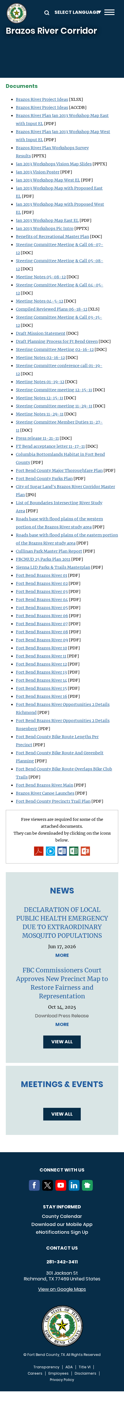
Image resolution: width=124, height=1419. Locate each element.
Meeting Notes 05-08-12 (41, 276)
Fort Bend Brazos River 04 (42, 599)
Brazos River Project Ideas (42, 99)
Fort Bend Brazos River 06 (42, 615)
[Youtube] (62, 1189)
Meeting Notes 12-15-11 (39, 397)
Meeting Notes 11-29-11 (39, 414)
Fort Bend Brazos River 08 (42, 631)
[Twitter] (48, 1189)
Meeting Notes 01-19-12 (40, 381)
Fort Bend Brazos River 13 (41, 672)
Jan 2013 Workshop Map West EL (48, 180)
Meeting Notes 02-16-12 (40, 357)
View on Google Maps (62, 1289)
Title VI (85, 1367)
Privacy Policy (62, 1380)
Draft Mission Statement (40, 333)
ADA (69, 1367)
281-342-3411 (62, 1262)
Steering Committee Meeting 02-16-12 (55, 349)
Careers (35, 1373)
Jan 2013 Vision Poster (37, 172)
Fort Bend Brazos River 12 (41, 664)
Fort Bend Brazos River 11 (41, 656)
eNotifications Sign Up (62, 1232)
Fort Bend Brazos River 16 (41, 696)
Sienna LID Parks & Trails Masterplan (53, 567)
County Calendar (62, 1216)
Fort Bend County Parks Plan (44, 478)
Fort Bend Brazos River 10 (41, 648)
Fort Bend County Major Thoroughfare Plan (59, 470)
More (62, 955)
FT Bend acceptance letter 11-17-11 (50, 446)
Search (46, 12)
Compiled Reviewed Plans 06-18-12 (51, 309)
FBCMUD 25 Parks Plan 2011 (43, 559)
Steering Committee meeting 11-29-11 (54, 406)
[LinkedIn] (75, 1189)
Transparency (46, 1367)
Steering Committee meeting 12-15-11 (54, 389)
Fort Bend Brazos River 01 (41, 575)
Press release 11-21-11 (37, 438)
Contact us (62, 1248)
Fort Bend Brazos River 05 (42, 607)
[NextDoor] (88, 1189)
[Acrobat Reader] (39, 851)
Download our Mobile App (62, 1224)
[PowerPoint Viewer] (85, 851)
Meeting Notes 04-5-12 (39, 301)
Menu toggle (109, 13)
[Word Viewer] (62, 851)
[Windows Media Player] (50, 851)
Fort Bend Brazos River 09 (42, 640)
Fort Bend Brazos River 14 (41, 680)
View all (62, 1041)
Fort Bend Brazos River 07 (42, 623)
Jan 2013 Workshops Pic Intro (45, 228)
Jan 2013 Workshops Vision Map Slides (54, 164)
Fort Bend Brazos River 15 (41, 688)
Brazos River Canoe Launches (45, 793)
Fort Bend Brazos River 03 (42, 591)
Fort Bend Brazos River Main (44, 785)
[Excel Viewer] (73, 851)
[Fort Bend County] (16, 13)
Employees (58, 1373)
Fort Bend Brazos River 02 (42, 583)
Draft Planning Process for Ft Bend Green (57, 341)
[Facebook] (35, 1189)
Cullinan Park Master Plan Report (49, 551)
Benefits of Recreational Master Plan (52, 236)
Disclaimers (85, 1373)
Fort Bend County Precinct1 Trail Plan (53, 801)
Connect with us (62, 1170)
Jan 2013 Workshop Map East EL (47, 220)
